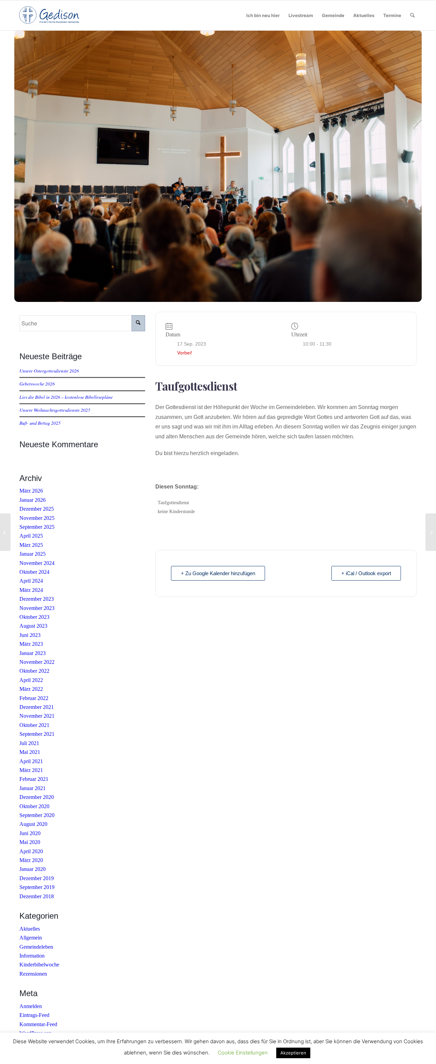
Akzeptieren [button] (293, 1052)
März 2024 (31, 590)
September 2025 (36, 527)
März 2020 (31, 860)
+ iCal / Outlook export (366, 573)
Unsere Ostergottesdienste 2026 (49, 370)
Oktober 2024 (34, 572)
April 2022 (31, 680)
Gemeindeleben (36, 947)
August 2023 (33, 626)
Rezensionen (33, 974)
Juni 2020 (30, 833)
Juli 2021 (29, 743)
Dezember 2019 (36, 878)
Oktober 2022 (34, 671)
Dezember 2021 (36, 707)
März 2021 (31, 770)
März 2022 (31, 689)
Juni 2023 (30, 635)
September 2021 (36, 734)
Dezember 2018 (36, 896)
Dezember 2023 (36, 599)
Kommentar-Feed (38, 1024)
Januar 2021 (32, 788)
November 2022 (36, 662)
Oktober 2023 (34, 617)
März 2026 (31, 491)
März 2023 (31, 644)
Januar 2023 (32, 653)
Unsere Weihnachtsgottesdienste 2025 (54, 410)
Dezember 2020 (36, 797)
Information (32, 956)
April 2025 (31, 536)
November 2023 (36, 608)
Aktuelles (29, 929)
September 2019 (36, 887)
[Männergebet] (5, 532)
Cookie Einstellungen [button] (243, 1052)
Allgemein (30, 938)
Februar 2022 (33, 698)
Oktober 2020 (34, 806)
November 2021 (36, 716)
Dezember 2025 (36, 509)
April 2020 (31, 851)
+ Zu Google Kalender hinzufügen (218, 573)
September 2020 (36, 815)
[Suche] (412, 15)
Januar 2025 (32, 554)
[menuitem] (263, 15)
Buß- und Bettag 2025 (40, 423)
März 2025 (31, 545)
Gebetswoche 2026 (37, 383)
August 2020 (33, 824)
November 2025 (36, 518)
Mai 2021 (29, 752)
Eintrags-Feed (34, 1015)
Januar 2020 (32, 869)
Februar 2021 (33, 779)
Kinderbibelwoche (39, 964)
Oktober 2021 (34, 725)
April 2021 (31, 761)
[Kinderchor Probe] (430, 532)
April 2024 (31, 581)
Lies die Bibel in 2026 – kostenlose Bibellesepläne (66, 397)
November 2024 (36, 563)
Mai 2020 (29, 842)
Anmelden (30, 1006)
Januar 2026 (32, 500)
